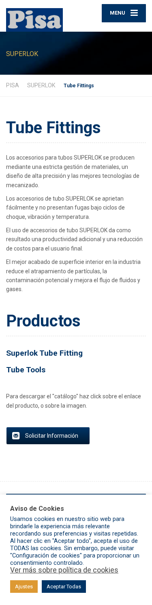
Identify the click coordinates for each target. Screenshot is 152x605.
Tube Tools (25, 369)
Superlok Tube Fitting (44, 353)
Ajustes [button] (24, 586)
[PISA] (41, 16)
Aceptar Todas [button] (64, 586)
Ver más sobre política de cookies (64, 570)
